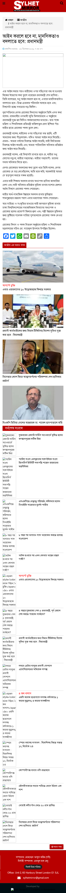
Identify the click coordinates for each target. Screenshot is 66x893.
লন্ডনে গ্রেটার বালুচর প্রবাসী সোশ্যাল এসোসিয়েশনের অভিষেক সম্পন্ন (35, 667)
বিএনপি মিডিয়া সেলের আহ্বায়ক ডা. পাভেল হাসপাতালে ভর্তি (32, 423)
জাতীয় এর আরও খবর (14, 245)
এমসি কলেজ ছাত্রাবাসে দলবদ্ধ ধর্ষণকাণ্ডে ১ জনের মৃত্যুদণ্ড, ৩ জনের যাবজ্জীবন (38, 697)
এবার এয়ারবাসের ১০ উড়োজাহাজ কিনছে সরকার (41, 577)
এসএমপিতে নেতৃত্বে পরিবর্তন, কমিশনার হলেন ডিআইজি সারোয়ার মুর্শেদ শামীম (39, 503)
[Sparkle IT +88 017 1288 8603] (33, 889)
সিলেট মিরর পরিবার (33, 867)
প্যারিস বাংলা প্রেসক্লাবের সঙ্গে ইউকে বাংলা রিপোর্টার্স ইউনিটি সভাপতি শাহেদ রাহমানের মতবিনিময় (38, 462)
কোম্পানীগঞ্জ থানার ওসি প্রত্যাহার (34, 770)
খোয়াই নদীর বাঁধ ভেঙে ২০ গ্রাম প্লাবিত (37, 805)
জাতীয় (23, 20)
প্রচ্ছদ (10, 20)
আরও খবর (57, 846)
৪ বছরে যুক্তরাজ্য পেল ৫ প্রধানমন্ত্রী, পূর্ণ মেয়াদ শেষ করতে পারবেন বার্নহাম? (40, 612)
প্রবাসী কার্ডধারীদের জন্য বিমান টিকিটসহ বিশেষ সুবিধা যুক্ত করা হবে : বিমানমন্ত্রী (40, 639)
